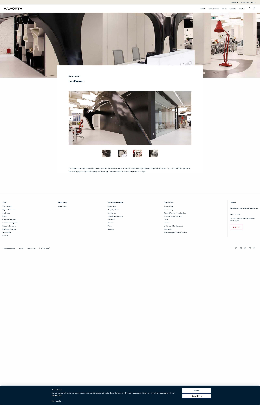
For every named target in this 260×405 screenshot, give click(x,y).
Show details (56, 401)
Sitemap (21, 248)
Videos (110, 226)
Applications (112, 206)
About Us (242, 9)
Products (202, 9)
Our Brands (6, 213)
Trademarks (168, 229)
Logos (166, 219)
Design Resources (214, 9)
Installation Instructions (115, 216)
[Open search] (249, 8)
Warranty (111, 229)
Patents (166, 223)
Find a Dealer (62, 206)
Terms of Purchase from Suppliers (175, 213)
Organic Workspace (8, 210)
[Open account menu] (254, 8)
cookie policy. (57, 395)
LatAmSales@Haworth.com (249, 208)
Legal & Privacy (31, 248)
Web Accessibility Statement (173, 226)
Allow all (197, 390)
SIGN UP (236, 227)
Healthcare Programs (9, 229)
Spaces (224, 9)
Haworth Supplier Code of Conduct (175, 232)
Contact (5, 236)
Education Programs (9, 226)
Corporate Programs (9, 219)
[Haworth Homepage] (29, 8)
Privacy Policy (168, 206)
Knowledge (233, 9)
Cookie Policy (168, 210)
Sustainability (6, 232)
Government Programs (9, 223)
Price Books (111, 219)
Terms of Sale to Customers (173, 216)
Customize (195, 396)
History (4, 216)
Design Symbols (113, 210)
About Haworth (7, 206)
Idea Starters (112, 213)
